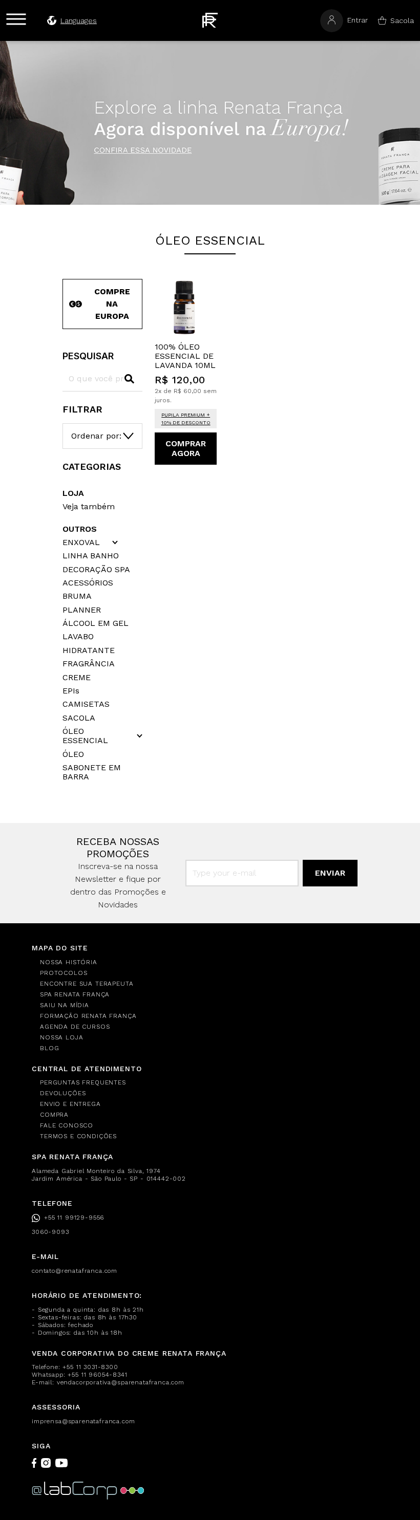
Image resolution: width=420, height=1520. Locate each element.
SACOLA (78, 718)
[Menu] (16, 19)
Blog (49, 1048)
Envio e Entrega (70, 1104)
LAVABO (78, 636)
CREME (76, 677)
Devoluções (63, 1093)
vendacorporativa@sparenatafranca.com (120, 1382)
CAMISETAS (86, 704)
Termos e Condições (78, 1136)
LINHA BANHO (90, 555)
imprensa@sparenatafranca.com (83, 1421)
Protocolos (63, 972)
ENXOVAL (81, 542)
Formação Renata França (88, 1015)
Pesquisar (88, 356)
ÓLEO (73, 754)
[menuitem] (214, 962)
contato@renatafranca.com (74, 1270)
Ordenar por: (96, 436)
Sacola (402, 20)
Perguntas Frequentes (83, 1082)
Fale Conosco (66, 1125)
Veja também (88, 506)
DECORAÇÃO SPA (96, 569)
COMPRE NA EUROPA (112, 304)
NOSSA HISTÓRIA (68, 962)
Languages (78, 20)
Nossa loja (61, 1037)
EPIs (70, 691)
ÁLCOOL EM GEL (95, 623)
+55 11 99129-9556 (74, 1217)
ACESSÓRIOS (87, 583)
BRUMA (77, 596)
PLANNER (81, 610)
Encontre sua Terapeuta (86, 983)
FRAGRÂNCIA (88, 663)
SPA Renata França (75, 994)
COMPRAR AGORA (185, 448)
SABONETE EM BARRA (91, 772)
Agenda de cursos (75, 1026)
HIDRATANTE (88, 650)
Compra (54, 1114)
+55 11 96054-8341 (97, 1374)
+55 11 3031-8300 (90, 1367)
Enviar (330, 873)
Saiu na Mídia (64, 1005)
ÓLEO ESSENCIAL (85, 736)
